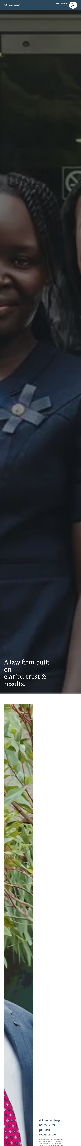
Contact (52, 5)
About (46, 5)
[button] (12, 5)
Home (28, 5)
